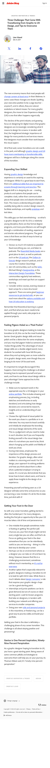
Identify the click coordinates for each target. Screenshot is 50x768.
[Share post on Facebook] (30, 49)
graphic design (17, 174)
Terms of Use (36, 709)
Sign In (44, 3)
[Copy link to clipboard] (41, 49)
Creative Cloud (12, 686)
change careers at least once (16, 96)
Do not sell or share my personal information (29, 712)
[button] (25, 700)
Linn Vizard (17, 37)
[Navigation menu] (3, 3)
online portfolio (15, 394)
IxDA (40, 267)
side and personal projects (34, 607)
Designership (28, 270)
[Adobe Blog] (28, 3)
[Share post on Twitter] (9, 49)
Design (38, 678)
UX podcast (23, 257)
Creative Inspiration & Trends (23, 16)
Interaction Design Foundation (22, 273)
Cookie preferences (9, 712)
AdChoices (9, 715)
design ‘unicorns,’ (33, 579)
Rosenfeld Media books (30, 251)
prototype (36, 209)
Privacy (29, 709)
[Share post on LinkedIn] (19, 49)
